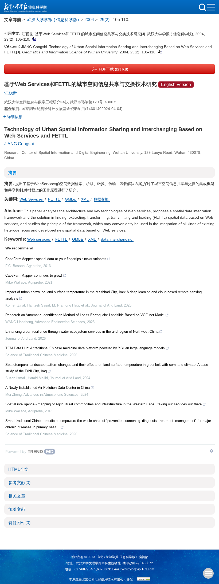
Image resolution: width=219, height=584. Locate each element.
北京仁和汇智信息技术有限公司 (104, 579)
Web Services (31, 199)
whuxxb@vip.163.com (138, 569)
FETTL (54, 199)
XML (85, 199)
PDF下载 (113, 69)
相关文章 (16, 496)
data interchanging (117, 239)
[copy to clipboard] (160, 51)
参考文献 (19, 482)
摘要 (12, 172)
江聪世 (10, 93)
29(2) (105, 19)
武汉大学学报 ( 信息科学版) (53, 19)
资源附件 (19, 522)
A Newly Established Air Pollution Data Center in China (47, 388)
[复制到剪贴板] (33, 39)
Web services (39, 239)
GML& (71, 199)
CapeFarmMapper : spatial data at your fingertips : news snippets (55, 259)
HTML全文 (18, 469)
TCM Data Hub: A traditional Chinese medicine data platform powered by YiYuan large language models (85, 348)
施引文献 (16, 509)
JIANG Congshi (19, 144)
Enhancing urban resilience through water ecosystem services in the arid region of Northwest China (81, 332)
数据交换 (102, 199)
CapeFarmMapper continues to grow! (33, 275)
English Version (176, 84)
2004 (89, 19)
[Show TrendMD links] (211, 451)
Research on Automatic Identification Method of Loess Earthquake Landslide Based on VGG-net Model (85, 315)
